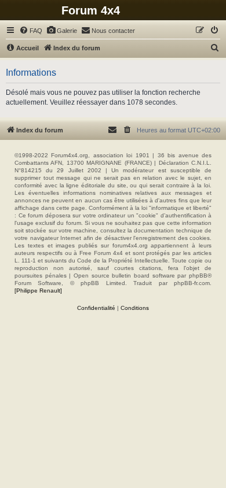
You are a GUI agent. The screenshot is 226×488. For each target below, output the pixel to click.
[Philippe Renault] (38, 290)
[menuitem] (30, 31)
